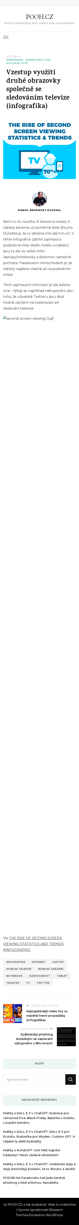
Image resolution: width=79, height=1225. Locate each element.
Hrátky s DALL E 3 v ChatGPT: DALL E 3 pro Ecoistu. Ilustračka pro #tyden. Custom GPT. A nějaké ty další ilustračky (39, 1136)
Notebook (14, 976)
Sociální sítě (17, 63)
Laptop (58, 962)
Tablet (62, 976)
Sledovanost (39, 976)
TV (28, 983)
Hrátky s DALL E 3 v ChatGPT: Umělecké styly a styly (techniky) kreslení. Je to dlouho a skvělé (39, 1166)
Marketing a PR (37, 60)
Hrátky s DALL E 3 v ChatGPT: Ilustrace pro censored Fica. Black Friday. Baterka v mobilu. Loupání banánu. (39, 1118)
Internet (39, 962)
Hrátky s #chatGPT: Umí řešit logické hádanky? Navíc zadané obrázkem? (31, 1152)
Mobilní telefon (18, 969)
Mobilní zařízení (50, 969)
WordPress (54, 1215)
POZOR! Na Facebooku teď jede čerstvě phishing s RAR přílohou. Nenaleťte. (34, 1180)
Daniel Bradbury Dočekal (39, 210)
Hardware (14, 60)
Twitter (43, 983)
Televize (12, 983)
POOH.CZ (39, 17)
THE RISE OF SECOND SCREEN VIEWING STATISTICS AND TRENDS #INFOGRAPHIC (33, 944)
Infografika (15, 962)
